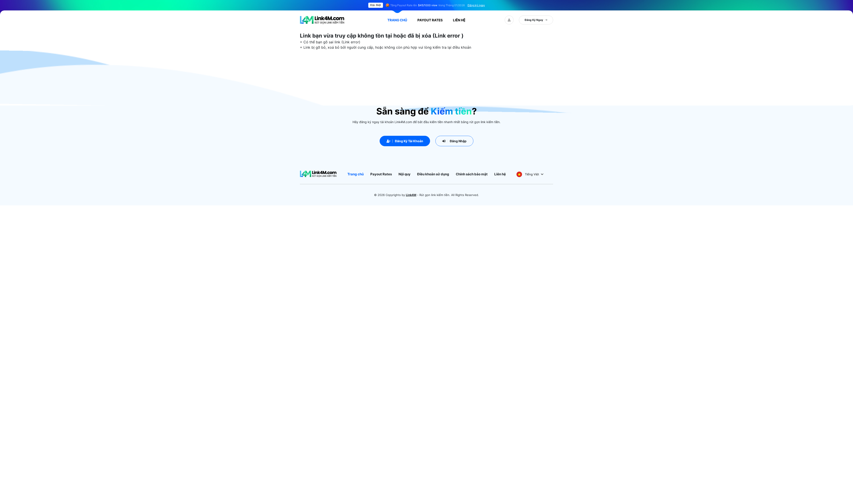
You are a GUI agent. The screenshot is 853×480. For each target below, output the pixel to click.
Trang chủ (397, 20)
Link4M (411, 195)
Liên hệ (500, 174)
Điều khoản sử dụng (433, 174)
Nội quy (405, 174)
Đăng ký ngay (476, 5)
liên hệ (459, 20)
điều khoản (461, 47)
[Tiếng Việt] (519, 174)
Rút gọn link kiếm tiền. (434, 195)
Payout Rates (430, 20)
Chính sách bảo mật (472, 174)
